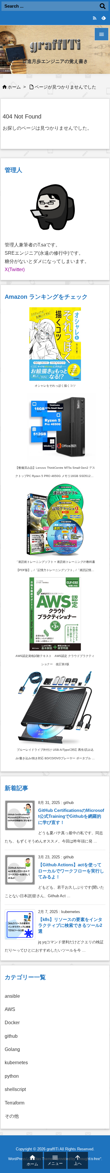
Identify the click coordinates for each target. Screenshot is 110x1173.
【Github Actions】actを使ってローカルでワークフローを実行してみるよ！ (71, 870)
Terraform (14, 1102)
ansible (12, 996)
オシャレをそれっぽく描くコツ (55, 385)
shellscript (15, 1089)
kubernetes (16, 1062)
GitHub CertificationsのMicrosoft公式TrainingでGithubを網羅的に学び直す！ (71, 816)
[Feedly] (103, 18)
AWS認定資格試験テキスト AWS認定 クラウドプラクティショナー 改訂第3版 (55, 660)
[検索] (102, 6)
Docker (12, 1022)
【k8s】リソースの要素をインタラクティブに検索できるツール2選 (70, 925)
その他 (12, 1116)
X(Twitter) (15, 269)
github (11, 1036)
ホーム (14, 87)
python (12, 1076)
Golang (12, 1049)
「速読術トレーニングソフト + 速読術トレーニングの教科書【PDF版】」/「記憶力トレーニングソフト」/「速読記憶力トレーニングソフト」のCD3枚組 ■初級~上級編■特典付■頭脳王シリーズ (55, 567)
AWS (10, 1009)
